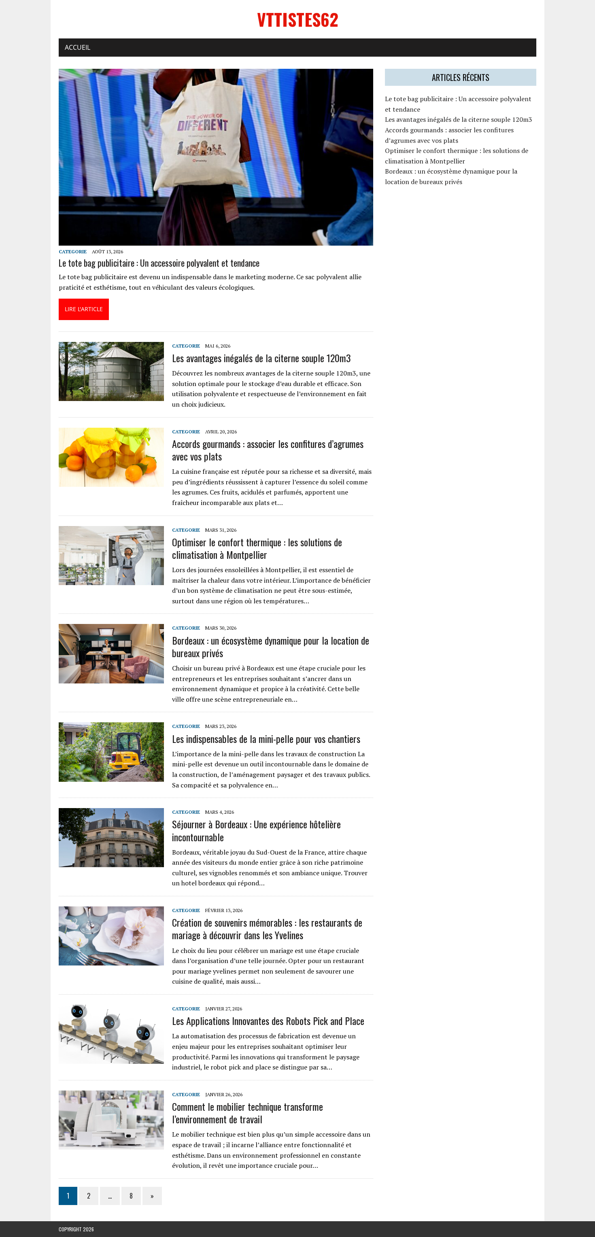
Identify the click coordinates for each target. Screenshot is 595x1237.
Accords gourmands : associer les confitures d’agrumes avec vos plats (267, 449)
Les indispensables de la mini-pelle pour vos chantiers (266, 738)
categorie (73, 251)
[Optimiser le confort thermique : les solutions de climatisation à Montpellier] (111, 579)
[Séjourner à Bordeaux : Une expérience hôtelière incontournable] (111, 861)
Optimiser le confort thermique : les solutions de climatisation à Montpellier (257, 548)
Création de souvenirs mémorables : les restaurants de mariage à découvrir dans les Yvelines (267, 928)
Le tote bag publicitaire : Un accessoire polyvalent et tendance (159, 262)
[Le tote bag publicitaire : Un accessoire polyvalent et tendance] (216, 240)
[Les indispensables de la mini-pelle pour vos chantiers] (111, 776)
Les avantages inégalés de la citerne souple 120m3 (261, 357)
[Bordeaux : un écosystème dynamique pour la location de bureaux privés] (111, 677)
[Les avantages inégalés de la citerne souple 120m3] (111, 395)
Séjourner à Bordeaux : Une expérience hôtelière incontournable (256, 830)
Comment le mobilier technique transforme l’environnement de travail (247, 1112)
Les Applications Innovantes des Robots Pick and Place (268, 1020)
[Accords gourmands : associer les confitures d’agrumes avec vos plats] (111, 481)
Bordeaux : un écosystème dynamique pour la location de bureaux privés (270, 646)
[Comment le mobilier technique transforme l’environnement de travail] (111, 1143)
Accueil (77, 47)
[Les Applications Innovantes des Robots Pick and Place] (111, 1058)
